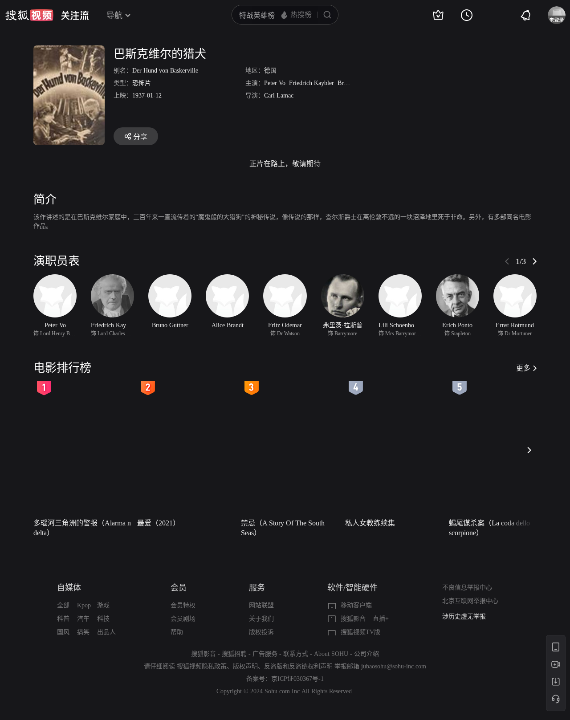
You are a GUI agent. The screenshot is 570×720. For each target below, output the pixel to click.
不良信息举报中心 (467, 587)
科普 (63, 618)
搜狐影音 (353, 618)
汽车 (83, 618)
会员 (179, 587)
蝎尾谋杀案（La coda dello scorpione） (489, 528)
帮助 (177, 632)
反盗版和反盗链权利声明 (298, 666)
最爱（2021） (158, 523)
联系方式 (295, 654)
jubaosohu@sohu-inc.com (393, 666)
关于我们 (261, 618)
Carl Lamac (278, 95)
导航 (114, 16)
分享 (140, 137)
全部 (63, 605)
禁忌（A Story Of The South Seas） (283, 528)
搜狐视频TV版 (360, 632)
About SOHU (331, 654)
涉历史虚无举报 (464, 616)
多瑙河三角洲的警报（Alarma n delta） (82, 528)
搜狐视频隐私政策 (202, 666)
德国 (270, 70)
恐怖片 (141, 83)
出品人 (106, 632)
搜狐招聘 (234, 654)
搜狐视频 (29, 15)
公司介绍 (366, 654)
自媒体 (69, 587)
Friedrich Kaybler (311, 83)
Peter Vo (274, 83)
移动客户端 (356, 605)
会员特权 (183, 605)
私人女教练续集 (370, 523)
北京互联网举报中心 (470, 601)
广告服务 (264, 654)
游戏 (103, 605)
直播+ (381, 618)
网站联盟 (261, 605)
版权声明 (245, 666)
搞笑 (83, 632)
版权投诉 (261, 632)
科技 (103, 618)
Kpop (84, 605)
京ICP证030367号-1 (297, 678)
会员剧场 (183, 618)
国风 (63, 632)
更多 (523, 368)
